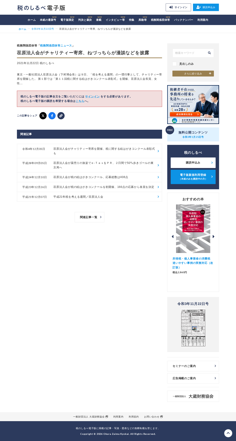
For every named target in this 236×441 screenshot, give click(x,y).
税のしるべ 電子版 (41, 8)
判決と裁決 (85, 19)
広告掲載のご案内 (184, 378)
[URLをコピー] (61, 115)
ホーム (32, 19)
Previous (172, 236)
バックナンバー (183, 19)
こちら (80, 100)
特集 (132, 19)
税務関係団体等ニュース (56, 45)
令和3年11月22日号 (42, 28)
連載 (99, 19)
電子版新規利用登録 (193, 176)
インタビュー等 (115, 19)
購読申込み (209, 7)
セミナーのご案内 (184, 366)
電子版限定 (67, 19)
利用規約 (134, 416)
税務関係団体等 (160, 19)
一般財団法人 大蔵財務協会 (89, 416)
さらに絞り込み (193, 73)
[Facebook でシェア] (52, 115)
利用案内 (202, 19)
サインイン (181, 7)
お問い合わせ (151, 416)
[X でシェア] (43, 115)
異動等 (143, 19)
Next (213, 236)
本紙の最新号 (48, 19)
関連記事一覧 (88, 217)
